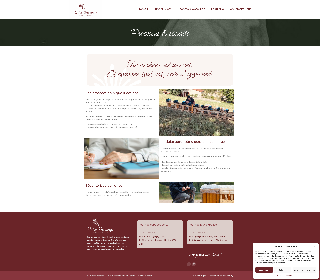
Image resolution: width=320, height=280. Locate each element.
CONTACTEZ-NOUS (240, 9)
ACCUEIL (143, 9)
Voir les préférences (304, 270)
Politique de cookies (284, 275)
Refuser (283, 270)
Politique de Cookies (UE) (221, 275)
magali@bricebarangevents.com (208, 236)
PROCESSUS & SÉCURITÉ (191, 9)
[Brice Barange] (85, 9)
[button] (315, 246)
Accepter (264, 270)
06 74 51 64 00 (149, 232)
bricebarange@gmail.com (155, 236)
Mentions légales (200, 275)
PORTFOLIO (217, 9)
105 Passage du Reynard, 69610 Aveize (210, 240)
